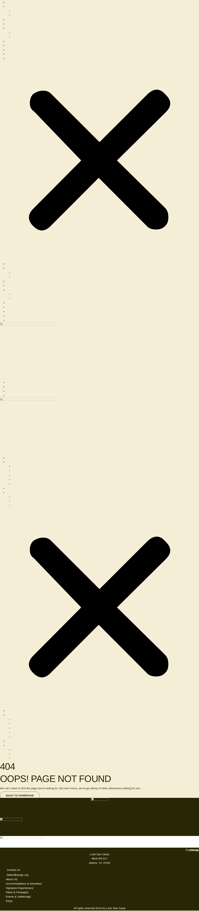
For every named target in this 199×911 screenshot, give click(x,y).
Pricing (16, 32)
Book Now (12, 58)
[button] (99, 161)
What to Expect (21, 36)
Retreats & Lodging (17, 6)
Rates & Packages (17, 45)
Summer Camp (15, 28)
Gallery (16, 10)
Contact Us (12, 54)
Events (16, 466)
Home (9, 2)
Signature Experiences (19, 49)
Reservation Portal (17, 23)
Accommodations (22, 470)
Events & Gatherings (18, 41)
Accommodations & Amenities (23, 19)
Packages (17, 475)
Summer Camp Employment (28, 496)
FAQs (15, 15)
